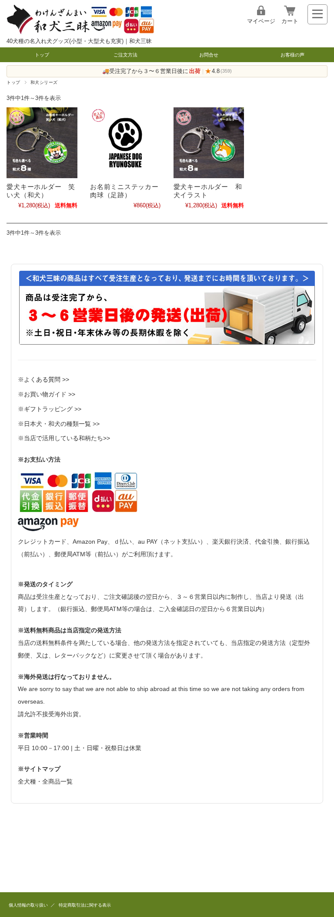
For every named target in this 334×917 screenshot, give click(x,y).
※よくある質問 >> (43, 379)
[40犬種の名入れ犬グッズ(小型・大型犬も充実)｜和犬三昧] (80, 32)
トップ (42, 54)
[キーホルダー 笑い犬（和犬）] (42, 142)
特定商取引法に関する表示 (85, 905)
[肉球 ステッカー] (125, 142)
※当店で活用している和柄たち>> (64, 438)
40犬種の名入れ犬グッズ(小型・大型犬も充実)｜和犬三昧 (79, 41)
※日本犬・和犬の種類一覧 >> (59, 423)
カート (289, 21)
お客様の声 (292, 54)
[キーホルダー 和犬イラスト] (209, 142)
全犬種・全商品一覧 (45, 781)
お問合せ (208, 54)
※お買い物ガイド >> (46, 394)
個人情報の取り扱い (28, 905)
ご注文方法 (125, 54)
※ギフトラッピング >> (49, 408)
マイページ (261, 21)
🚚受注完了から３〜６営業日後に (151, 71)
